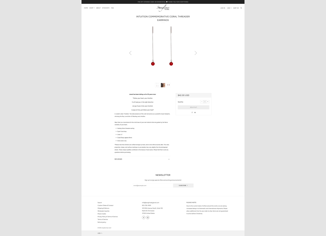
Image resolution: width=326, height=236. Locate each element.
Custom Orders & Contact (105, 205)
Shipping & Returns (103, 208)
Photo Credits (102, 214)
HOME (86, 8)
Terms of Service (103, 219)
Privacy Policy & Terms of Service (108, 216)
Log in (223, 8)
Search (100, 202)
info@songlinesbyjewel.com (150, 202)
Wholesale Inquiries (103, 211)
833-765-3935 (146, 205)
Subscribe (182, 185)
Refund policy (102, 222)
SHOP (91, 8)
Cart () (236, 8)
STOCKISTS (106, 8)
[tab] (157, 85)
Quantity (180, 102)
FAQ (112, 8)
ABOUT (98, 8)
